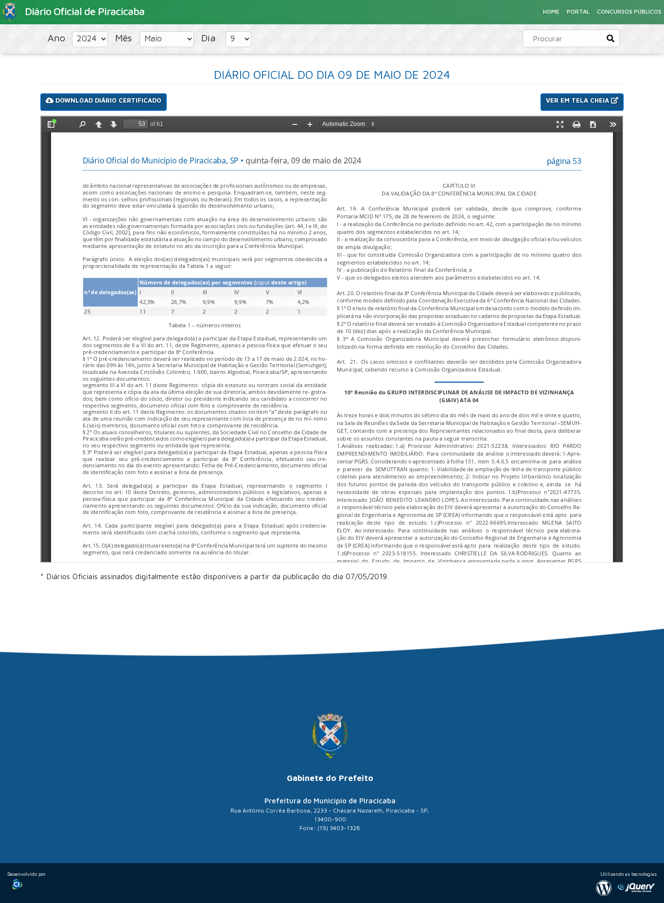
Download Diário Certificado (107, 100)
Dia (210, 37)
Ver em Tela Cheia (578, 100)
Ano (58, 37)
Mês (125, 37)
